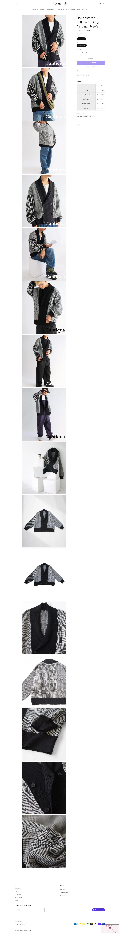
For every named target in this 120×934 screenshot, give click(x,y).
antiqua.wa (20, 930)
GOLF (16, 900)
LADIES (17, 891)
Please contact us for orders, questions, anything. (110, 929)
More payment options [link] (91, 66)
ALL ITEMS (17, 889)
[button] (17, 3)
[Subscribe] (42, 910)
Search (17, 886)
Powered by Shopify (28, 930)
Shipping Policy (64, 892)
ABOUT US (63, 889)
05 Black (82, 39)
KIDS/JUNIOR (18, 897)
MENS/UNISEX (18, 894)
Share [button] (80, 125)
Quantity (79, 49)
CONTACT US (63, 895)
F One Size (82, 46)
